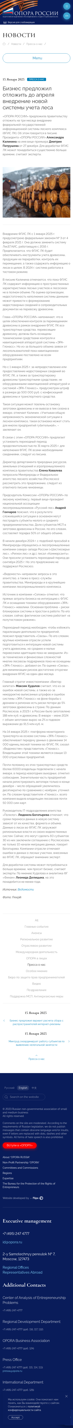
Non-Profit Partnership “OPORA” (21, 1162)
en (66, 16)
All (36, 920)
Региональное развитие (36, 939)
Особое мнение (36, 971)
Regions (7, 1173)
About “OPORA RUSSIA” (16, 1157)
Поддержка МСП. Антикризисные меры (36, 996)
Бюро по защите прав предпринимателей (36, 977)
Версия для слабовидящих (21, 22)
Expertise (8, 1178)
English (23, 1087)
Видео (36, 983)
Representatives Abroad (22, 1272)
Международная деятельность (36, 952)
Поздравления (36, 990)
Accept (15, 1417)
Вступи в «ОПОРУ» (20, 1145)
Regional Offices (16, 1267)
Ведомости (26, 889)
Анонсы (36, 933)
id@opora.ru (12, 1242)
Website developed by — (21, 1198)
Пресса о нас (34, 44)
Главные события (36, 926)
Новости (16, 44)
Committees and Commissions (20, 1167)
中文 (34, 1087)
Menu (37, 58)
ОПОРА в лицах (36, 958)
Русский (9, 1087)
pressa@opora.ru (12, 1371)
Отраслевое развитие (36, 945)
